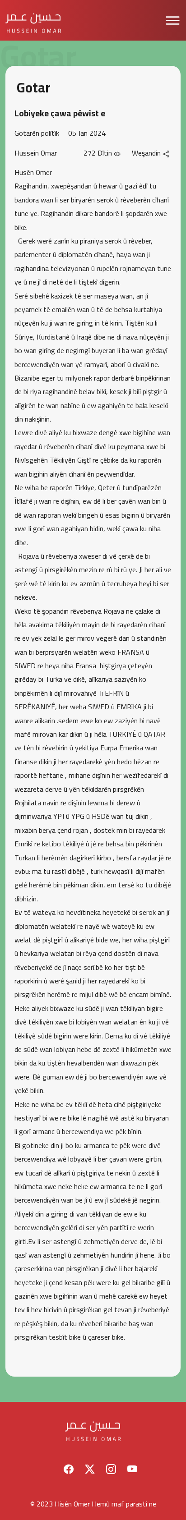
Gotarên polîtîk (36, 133)
